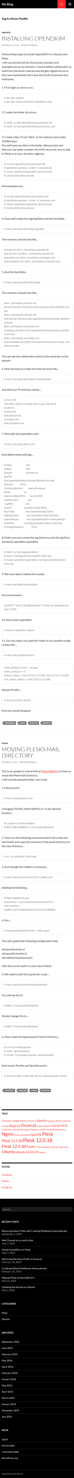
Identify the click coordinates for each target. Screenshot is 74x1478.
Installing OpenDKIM (33, 38)
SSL (66, 1147)
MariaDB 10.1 (60, 1129)
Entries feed (8, 1445)
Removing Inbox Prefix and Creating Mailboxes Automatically (34, 1230)
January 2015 (9, 1404)
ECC (49, 1126)
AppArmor (51, 1121)
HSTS (64, 1126)
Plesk (22, 723)
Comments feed (10, 1451)
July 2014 (7, 1416)
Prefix (38, 1147)
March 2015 (8, 1397)
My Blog (7, 4)
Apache (41, 1120)
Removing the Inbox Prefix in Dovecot (22, 1258)
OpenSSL (36, 1134)
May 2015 (7, 1385)
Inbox (14, 1129)
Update (42, 1152)
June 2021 (7, 1348)
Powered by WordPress (12, 1473)
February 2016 (10, 1372)
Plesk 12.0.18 (37, 1140)
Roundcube (46, 1147)
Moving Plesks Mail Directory (31, 752)
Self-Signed (60, 1147)
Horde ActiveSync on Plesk (16, 1249)
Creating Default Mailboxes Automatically (24, 1268)
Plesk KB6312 (49, 771)
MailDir (23, 1090)
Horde (56, 1126)
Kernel (20, 1129)
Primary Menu (70, 4)
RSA (53, 1147)
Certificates (66, 1121)
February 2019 (10, 1354)
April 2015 (7, 1391)
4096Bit (23, 1121)
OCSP (16, 1135)
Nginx (8, 1134)
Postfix (34, 723)
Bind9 (58, 1121)
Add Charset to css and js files (17, 1240)
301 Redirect (7, 1121)
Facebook (7, 1174)
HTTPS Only (7, 1129)
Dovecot (9, 1090)
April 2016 (7, 1366)
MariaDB (50, 1129)
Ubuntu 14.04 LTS (27, 1152)
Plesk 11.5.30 (12, 1140)
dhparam (14, 1126)
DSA (45, 1126)
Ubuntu (6, 32)
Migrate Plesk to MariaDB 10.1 (18, 1277)
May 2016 (7, 1360)
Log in (5, 1439)
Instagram (7, 1187)
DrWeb (40, 1126)
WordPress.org (10, 1458)
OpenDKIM (10, 723)
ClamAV (5, 1126)
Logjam (27, 1129)
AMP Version (31, 45)
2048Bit (16, 1121)
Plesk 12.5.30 (14, 1146)
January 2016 (9, 1379)
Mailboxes (34, 1129)
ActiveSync (31, 1121)
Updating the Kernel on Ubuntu (18, 1287)
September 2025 (10, 1341)
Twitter (5, 1181)
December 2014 (10, 1410)
